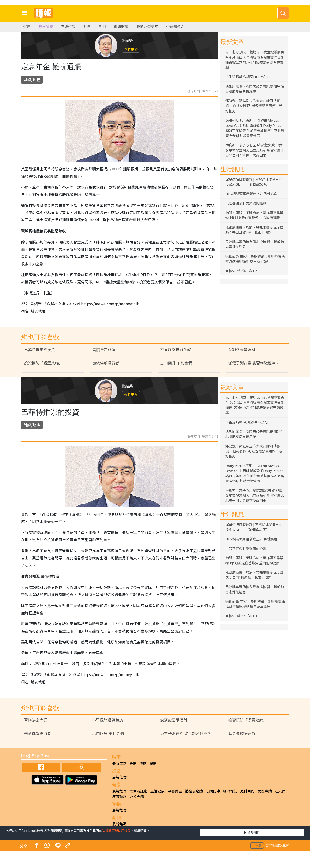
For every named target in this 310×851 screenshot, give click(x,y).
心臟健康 (213, 791)
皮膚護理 (119, 796)
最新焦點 (119, 763)
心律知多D (174, 26)
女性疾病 (264, 791)
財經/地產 (31, 79)
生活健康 (157, 791)
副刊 (102, 26)
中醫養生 (174, 791)
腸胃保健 (230, 791)
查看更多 (131, 49)
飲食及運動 (138, 791)
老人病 (280, 791)
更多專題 (136, 796)
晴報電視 (46, 26)
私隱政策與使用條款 (116, 830)
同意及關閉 (252, 832)
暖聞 (153, 763)
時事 (87, 26)
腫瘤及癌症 (194, 791)
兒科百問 (247, 791)
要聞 (133, 763)
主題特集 (68, 26)
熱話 (143, 763)
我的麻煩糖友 (147, 26)
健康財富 (121, 26)
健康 (27, 26)
